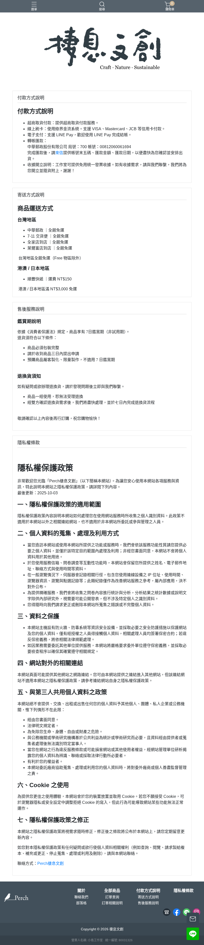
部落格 (81, 903)
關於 (81, 891)
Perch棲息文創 (50, 863)
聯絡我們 (81, 897)
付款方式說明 (148, 891)
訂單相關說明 (112, 903)
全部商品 (112, 891)
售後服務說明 (148, 903)
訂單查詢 (112, 897)
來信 (59, 153)
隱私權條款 (184, 891)
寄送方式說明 (148, 897)
